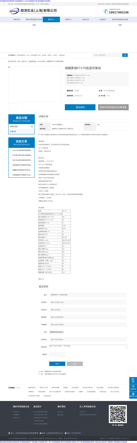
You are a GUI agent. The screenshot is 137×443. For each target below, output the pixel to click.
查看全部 (13, 131)
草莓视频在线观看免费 (13, 442)
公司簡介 (16, 412)
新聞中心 (68, 19)
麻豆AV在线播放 (66, 442)
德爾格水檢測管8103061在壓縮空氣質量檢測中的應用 (23, 170)
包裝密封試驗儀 (70, 391)
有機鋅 (81, 391)
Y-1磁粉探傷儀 (38, 421)
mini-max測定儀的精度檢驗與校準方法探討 (23, 150)
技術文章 (85, 19)
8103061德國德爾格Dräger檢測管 (41, 424)
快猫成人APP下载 (77, 442)
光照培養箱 (75, 387)
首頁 (18, 61)
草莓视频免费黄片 (25, 442)
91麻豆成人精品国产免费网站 (104, 442)
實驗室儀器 (32, 61)
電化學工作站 (44, 387)
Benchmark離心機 (55, 391)
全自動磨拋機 (91, 391)
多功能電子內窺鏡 (34, 396)
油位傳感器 (100, 387)
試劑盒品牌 (47, 396)
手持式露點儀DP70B (40, 415)
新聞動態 (16, 415)
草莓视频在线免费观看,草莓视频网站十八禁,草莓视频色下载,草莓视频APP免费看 (25, 1)
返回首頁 (101, 4)
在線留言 (108, 4)
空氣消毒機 (41, 391)
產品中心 (51, 19)
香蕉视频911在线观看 (120, 442)
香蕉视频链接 (56, 442)
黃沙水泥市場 (115, 391)
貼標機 (65, 387)
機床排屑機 (55, 387)
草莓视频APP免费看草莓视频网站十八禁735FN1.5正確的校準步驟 (23, 165)
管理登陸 (117, 438)
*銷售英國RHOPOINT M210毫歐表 (55, 374)
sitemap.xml (125, 438)
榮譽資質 (60, 415)
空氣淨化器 (103, 391)
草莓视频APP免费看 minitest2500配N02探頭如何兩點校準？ (23, 175)
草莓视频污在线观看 (38, 442)
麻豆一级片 (48, 442)
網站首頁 (17, 19)
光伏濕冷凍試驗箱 (113, 387)
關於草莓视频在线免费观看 (34, 20)
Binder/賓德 (41, 61)
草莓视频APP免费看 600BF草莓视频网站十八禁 (41, 418)
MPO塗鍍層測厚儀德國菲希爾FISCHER (41, 412)
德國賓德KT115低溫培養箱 (52, 371)
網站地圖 (3, 442)
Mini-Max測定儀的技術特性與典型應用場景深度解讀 (23, 160)
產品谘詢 (80, 107)
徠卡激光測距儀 (87, 387)
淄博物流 (31, 391)
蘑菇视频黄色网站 (88, 442)
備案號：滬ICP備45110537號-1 (68, 438)
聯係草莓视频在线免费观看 (120, 4)
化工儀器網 (110, 438)
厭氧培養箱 (31, 387)
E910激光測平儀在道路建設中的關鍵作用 (23, 155)
